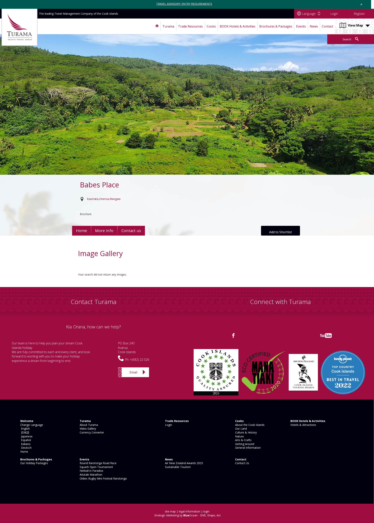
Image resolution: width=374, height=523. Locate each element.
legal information (189, 511)
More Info (104, 230)
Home (81, 230)
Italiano (24, 444)
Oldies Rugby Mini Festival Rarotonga (103, 478)
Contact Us (241, 463)
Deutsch (25, 447)
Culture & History (245, 432)
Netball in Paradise (91, 470)
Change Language (31, 425)
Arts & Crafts (242, 440)
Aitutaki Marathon (90, 474)
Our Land (240, 428)
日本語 (24, 432)
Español (25, 440)
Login (168, 425)
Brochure (86, 214)
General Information (247, 447)
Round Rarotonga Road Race (97, 463)
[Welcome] (157, 26)
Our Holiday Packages (33, 463)
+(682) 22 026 (139, 359)
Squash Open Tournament (96, 467)
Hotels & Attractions (303, 425)
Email (133, 372)
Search (347, 39)
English (24, 428)
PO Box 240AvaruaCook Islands (127, 347)
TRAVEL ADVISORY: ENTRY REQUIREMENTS (184, 4)
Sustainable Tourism (177, 467)
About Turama (88, 425)
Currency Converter (91, 432)
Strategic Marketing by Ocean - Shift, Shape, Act (187, 515)
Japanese (26, 436)
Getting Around (244, 444)
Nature (239, 436)
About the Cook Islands (249, 425)
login (206, 511)
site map (170, 511)
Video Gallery (87, 428)
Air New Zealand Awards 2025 (183, 463)
